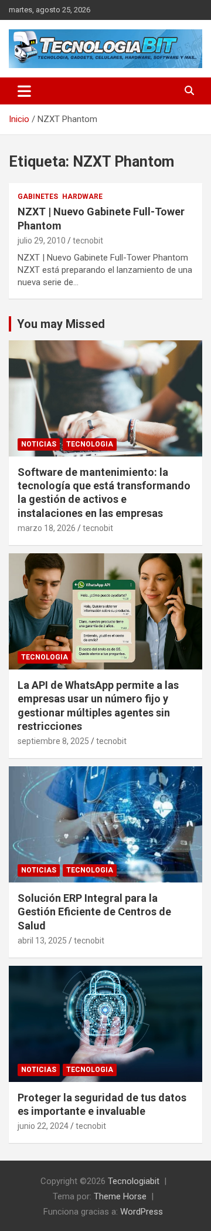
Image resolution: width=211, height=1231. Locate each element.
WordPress (141, 1211)
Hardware (82, 196)
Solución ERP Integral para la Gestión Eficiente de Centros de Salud (94, 912)
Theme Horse (120, 1196)
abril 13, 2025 (42, 940)
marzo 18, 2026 (47, 528)
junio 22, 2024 (43, 1126)
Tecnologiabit (133, 1181)
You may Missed (61, 324)
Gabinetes (38, 196)
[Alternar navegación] (24, 90)
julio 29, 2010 (42, 240)
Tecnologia (89, 444)
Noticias (38, 444)
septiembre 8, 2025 (53, 741)
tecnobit (88, 240)
